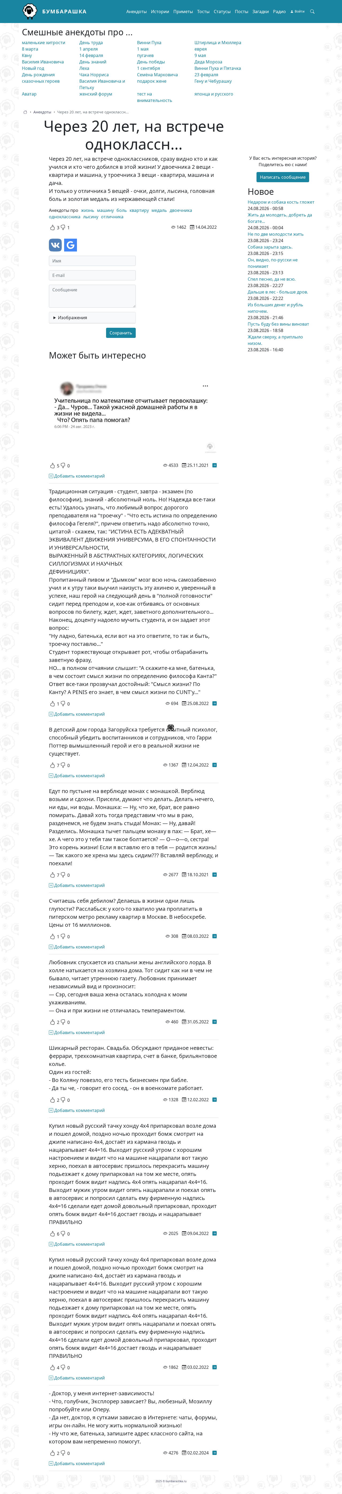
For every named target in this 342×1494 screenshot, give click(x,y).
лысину (90, 217)
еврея (201, 49)
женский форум (95, 94)
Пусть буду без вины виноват (278, 324)
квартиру (139, 210)
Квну (27, 55)
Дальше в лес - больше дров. (278, 292)
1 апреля (88, 49)
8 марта (30, 49)
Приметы (183, 11)
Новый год (33, 68)
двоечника (181, 210)
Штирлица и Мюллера (218, 42)
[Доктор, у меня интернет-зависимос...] (214, 1453)
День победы (151, 62)
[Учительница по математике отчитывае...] (214, 465)
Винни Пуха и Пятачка (218, 68)
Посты (241, 11)
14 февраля (91, 55)
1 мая (143, 49)
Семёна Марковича (157, 75)
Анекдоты (136, 11)
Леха (84, 68)
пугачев (145, 55)
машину (105, 210)
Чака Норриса (94, 75)
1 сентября (148, 68)
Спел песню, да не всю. (272, 279)
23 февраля (206, 75)
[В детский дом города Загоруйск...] (214, 765)
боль (121, 210)
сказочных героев (41, 81)
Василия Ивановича (43, 62)
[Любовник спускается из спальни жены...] (214, 1022)
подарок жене (151, 81)
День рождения (38, 75)
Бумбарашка (64, 11)
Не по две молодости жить (276, 234)
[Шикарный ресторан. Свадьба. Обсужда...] (214, 1100)
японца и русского (214, 94)
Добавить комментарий (79, 476)
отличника (112, 217)
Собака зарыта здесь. (270, 247)
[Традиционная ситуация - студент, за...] (214, 703)
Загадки (260, 11)
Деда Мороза (208, 62)
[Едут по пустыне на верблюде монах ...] (214, 875)
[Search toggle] (312, 11)
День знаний (92, 62)
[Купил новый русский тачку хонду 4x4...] (214, 1233)
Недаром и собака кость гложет (281, 202)
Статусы (222, 11)
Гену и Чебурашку (213, 81)
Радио (279, 11)
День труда (91, 42)
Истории (160, 11)
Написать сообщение (283, 177)
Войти (300, 11)
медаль (159, 210)
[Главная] (32, 11)
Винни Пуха (149, 42)
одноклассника (64, 217)
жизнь (87, 210)
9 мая (200, 55)
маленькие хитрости (43, 42)
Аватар (29, 94)
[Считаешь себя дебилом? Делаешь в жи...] (214, 936)
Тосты (203, 11)
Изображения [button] (72, 318)
